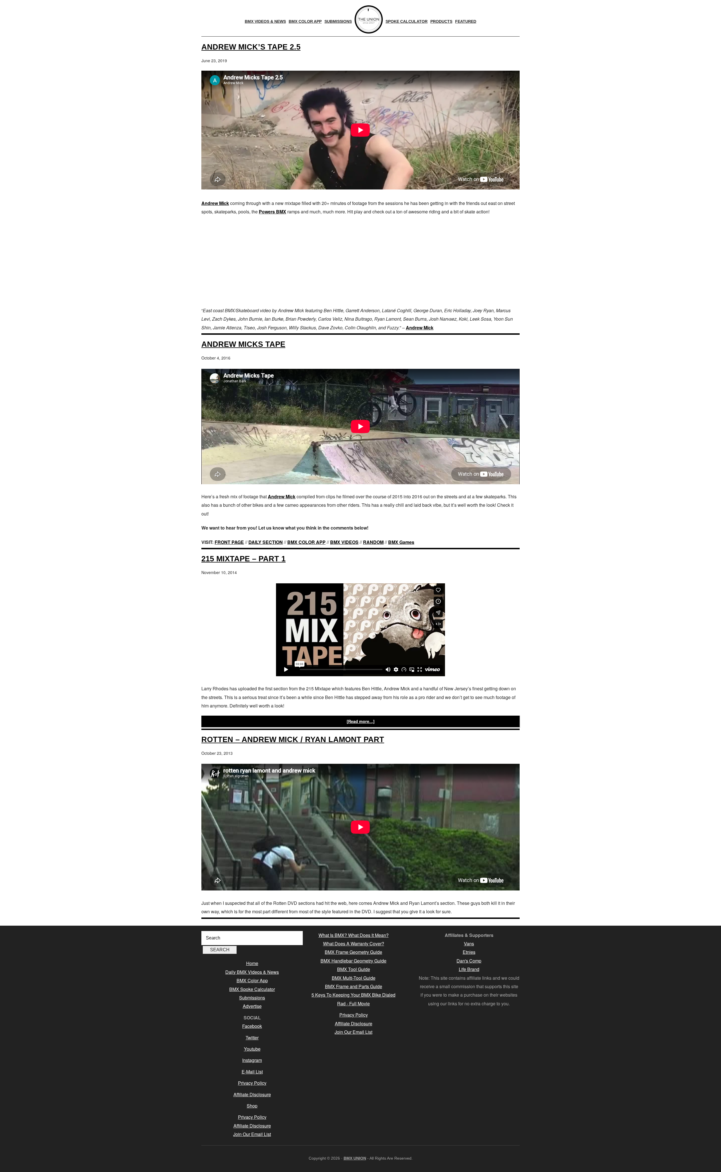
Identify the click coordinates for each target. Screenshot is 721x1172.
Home (252, 963)
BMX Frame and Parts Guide (353, 986)
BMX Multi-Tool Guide (353, 978)
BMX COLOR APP (306, 542)
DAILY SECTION (265, 542)
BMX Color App (252, 980)
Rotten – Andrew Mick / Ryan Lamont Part (292, 739)
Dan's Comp (469, 960)
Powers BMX (272, 211)
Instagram (252, 1060)
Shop (252, 1105)
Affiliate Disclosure (252, 1094)
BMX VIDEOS (344, 542)
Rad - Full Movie (353, 1003)
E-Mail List (252, 1071)
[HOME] (369, 19)
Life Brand (469, 969)
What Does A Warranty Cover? (353, 943)
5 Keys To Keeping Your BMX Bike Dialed (353, 995)
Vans (469, 943)
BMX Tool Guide (353, 969)
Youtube (252, 1049)
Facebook (252, 1026)
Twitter (252, 1037)
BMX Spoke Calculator (252, 989)
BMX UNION (355, 1158)
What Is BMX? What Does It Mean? (354, 935)
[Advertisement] (360, 261)
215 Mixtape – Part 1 (243, 558)
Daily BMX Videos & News (252, 972)
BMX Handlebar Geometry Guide (353, 960)
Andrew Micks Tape (243, 344)
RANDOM (373, 542)
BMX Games (401, 542)
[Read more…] (361, 721)
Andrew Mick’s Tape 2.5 (251, 47)
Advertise (252, 1006)
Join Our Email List (252, 1134)
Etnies (469, 952)
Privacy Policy (252, 1083)
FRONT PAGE (229, 542)
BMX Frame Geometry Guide (353, 952)
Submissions (252, 997)
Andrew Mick (215, 203)
